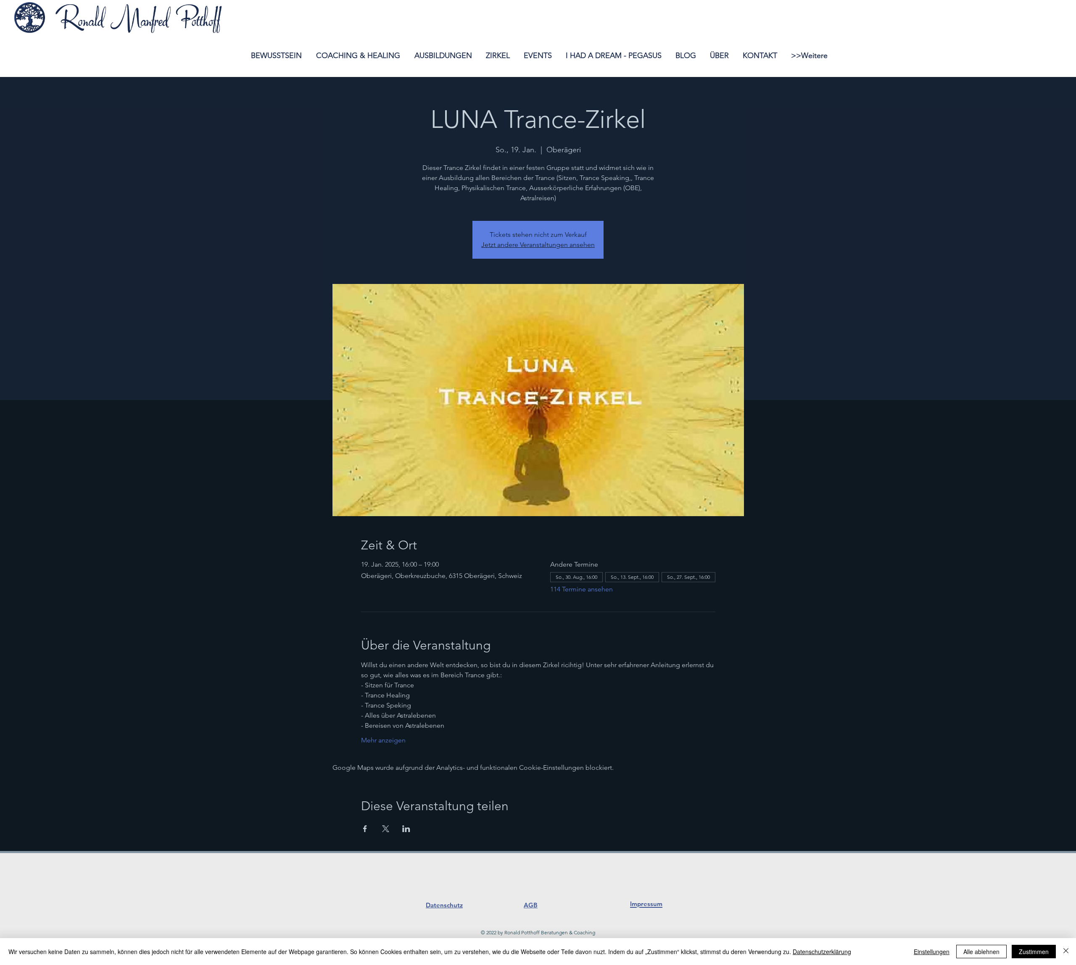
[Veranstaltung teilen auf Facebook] (365, 828)
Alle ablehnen (981, 951)
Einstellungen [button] (931, 951)
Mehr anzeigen (383, 740)
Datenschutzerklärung (822, 951)
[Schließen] (1066, 951)
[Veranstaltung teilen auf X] (386, 828)
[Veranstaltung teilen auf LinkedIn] (406, 828)
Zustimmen (1034, 951)
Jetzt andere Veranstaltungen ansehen (538, 245)
